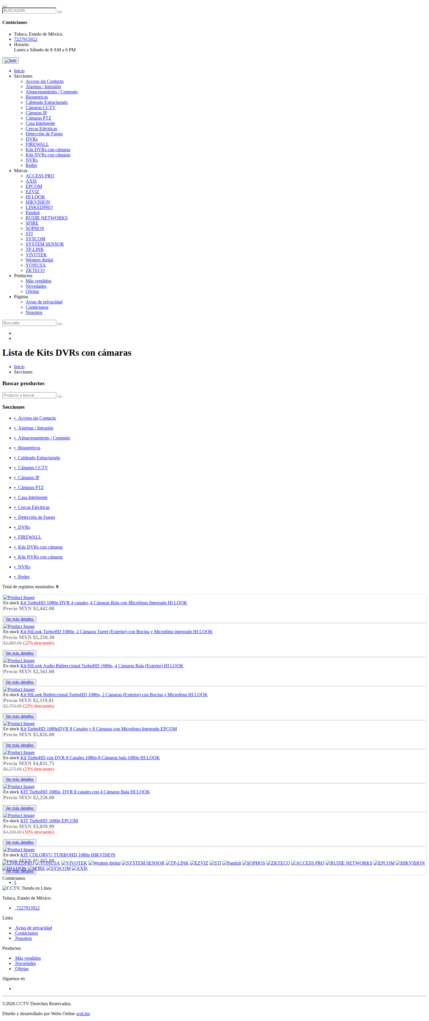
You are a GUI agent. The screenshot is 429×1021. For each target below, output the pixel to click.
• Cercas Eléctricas (32, 507)
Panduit (33, 212)
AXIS (31, 181)
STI (29, 233)
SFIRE (32, 223)
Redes (31, 165)
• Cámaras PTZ (29, 487)
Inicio (19, 70)
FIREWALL (37, 144)
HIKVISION (38, 202)
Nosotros (34, 312)
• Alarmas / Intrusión (33, 427)
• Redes (21, 576)
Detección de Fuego (44, 133)
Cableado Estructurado (47, 102)
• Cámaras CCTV (31, 467)
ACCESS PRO (40, 175)
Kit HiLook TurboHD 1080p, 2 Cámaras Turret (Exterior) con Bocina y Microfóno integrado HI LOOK (116, 631)
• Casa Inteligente (31, 497)
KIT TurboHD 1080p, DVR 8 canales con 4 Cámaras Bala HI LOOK (85, 791)
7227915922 (25, 39)
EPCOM (34, 186)
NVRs (32, 160)
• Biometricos (27, 447)
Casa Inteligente (40, 123)
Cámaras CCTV (41, 107)
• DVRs (22, 527)
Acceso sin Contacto (45, 81)
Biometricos (37, 97)
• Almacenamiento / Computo (42, 437)
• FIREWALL (27, 537)
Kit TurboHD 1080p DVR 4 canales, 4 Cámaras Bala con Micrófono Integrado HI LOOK (103, 602)
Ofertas (32, 291)
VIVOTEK (36, 254)
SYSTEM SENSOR (45, 244)
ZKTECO (35, 270)
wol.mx (83, 1013)
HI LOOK (35, 196)
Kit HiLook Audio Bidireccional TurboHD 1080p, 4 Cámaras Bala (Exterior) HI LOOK (102, 665)
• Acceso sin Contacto (35, 418)
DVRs (32, 139)
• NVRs (22, 566)
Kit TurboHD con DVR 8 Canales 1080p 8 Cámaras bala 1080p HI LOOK (90, 757)
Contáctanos (37, 307)
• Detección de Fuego (34, 517)
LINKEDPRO (39, 207)
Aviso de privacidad (44, 301)
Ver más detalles (20, 619)
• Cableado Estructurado (37, 457)
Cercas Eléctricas (41, 128)
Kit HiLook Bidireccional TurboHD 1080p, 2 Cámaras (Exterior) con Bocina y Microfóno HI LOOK (114, 694)
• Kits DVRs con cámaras (38, 546)
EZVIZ (32, 191)
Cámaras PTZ (38, 118)
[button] (23, 76)
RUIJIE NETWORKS (47, 217)
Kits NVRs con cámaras (48, 154)
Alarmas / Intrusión (43, 86)
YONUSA (36, 265)
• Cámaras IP (26, 477)
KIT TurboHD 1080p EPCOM (49, 820)
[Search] (59, 396)
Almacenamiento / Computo (52, 91)
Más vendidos (38, 280)
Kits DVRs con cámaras (48, 149)
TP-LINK (35, 249)
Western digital (39, 259)
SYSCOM (35, 238)
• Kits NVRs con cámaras (38, 556)
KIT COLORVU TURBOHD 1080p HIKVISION (68, 854)
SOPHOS (35, 228)
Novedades (36, 286)
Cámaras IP (36, 112)
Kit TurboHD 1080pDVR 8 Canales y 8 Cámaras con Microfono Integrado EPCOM (98, 728)
